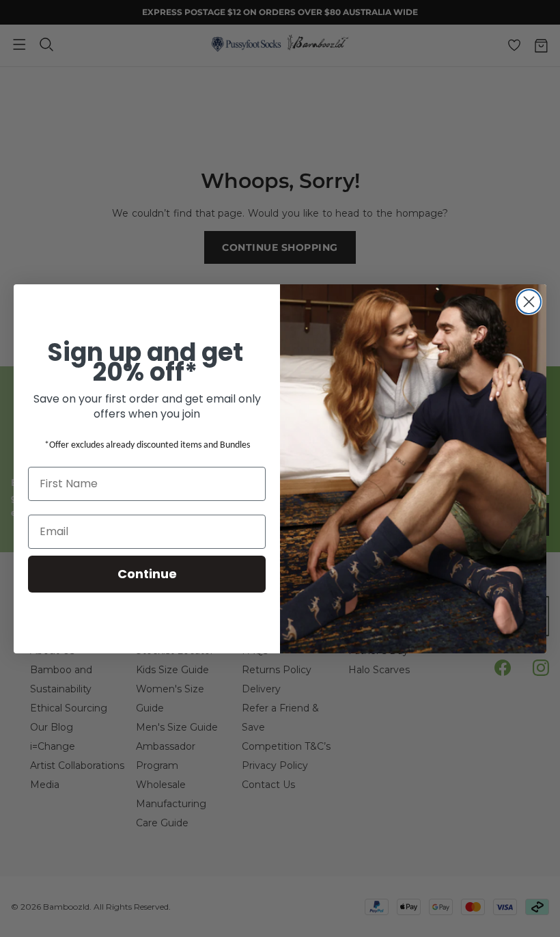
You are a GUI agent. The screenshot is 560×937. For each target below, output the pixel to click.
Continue (147, 573)
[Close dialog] (529, 302)
